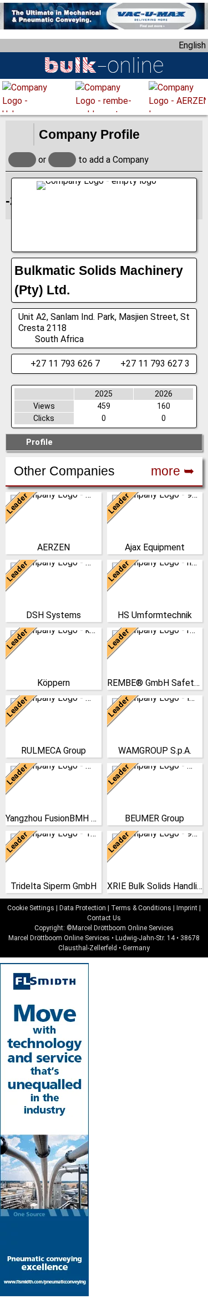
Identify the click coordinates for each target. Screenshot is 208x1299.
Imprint (186, 908)
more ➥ (172, 471)
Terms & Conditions (141, 908)
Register (62, 159)
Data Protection (82, 908)
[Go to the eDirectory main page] (19, 134)
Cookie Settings (30, 908)
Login (22, 159)
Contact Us (104, 918)
